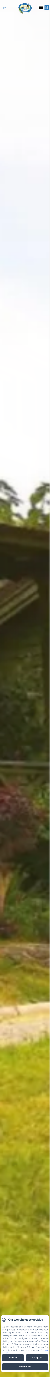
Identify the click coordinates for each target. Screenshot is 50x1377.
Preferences (25, 1366)
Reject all (13, 1357)
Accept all (37, 1357)
